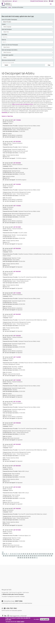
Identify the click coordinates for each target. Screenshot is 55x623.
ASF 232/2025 (17, 444)
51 (22, 557)
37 (28, 555)
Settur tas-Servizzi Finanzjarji (10, 44)
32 (18, 555)
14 (31, 554)
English (15, 1)
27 (7, 555)
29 (12, 555)
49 (18, 557)
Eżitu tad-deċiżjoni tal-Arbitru (9, 50)
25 (3, 555)
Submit (6, 65)
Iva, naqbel (36, 619)
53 (26, 557)
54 (28, 557)
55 (30, 557)
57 (34, 557)
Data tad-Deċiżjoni (7, 29)
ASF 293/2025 (17, 163)
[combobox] (27, 22)
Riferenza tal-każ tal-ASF (8, 60)
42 (39, 555)
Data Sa (4, 39)
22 (48, 554)
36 (26, 555)
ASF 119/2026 (17, 120)
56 (32, 557)
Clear (49, 65)
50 (20, 557)
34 (22, 555)
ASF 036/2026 (17, 248)
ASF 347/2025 (17, 530)
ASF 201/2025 (17, 227)
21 (46, 554)
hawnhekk (4, 112)
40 (34, 555)
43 (41, 555)
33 (20, 555)
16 (35, 554)
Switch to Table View (7, 116)
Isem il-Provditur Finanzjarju (9, 19)
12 (27, 554)
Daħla (9, 7)
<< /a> (3, 553)
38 (30, 555)
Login (51, 1)
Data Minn (4, 34)
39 (32, 555)
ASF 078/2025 (17, 423)
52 (24, 557)
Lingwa (4, 24)
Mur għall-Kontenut (7, 1)
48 (51, 555)
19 (42, 554)
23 (50, 554)
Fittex (46, 1)
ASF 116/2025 (17, 357)
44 (43, 555)
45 (45, 555)
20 (44, 554)
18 (39, 554)
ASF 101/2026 (17, 401)
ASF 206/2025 (17, 271)
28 (10, 555)
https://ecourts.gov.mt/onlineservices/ (22, 104)
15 (33, 554)
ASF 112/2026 (17, 293)
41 (37, 555)
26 (5, 555)
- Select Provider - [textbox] (7, 22)
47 (49, 555)
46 (47, 555)
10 (23, 554)
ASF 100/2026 (17, 335)
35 (24, 555)
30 (14, 555)
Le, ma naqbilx (44, 619)
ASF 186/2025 (17, 508)
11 (25, 554)
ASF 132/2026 (17, 184)
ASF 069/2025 (17, 465)
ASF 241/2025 (17, 487)
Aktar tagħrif (20, 621)
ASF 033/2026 (17, 141)
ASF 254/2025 (17, 314)
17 (37, 554)
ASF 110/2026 (17, 380)
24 (52, 554)
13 (29, 554)
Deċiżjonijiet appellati (7, 55)
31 (16, 555)
